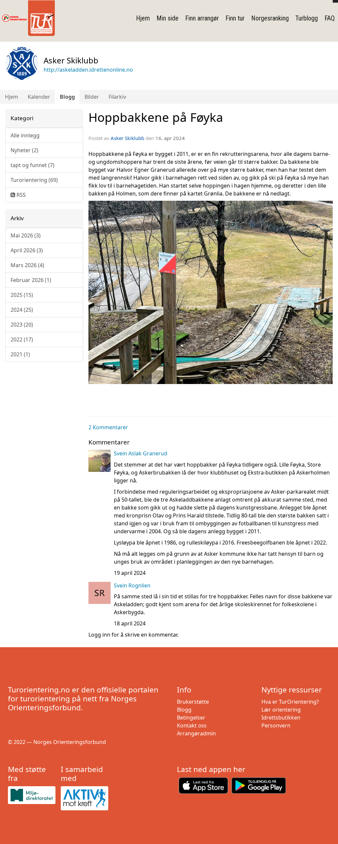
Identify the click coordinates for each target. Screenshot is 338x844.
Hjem (143, 18)
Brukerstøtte (193, 701)
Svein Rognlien (132, 585)
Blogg (67, 96)
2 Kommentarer (108, 427)
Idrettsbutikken (280, 717)
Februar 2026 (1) (31, 280)
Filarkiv (117, 96)
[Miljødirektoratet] (31, 795)
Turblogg (306, 18)
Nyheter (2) (24, 150)
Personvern (275, 725)
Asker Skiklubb (127, 138)
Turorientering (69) (34, 180)
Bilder (91, 96)
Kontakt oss (192, 725)
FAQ (329, 18)
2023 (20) (22, 324)
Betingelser (191, 717)
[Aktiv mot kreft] (84, 798)
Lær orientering (281, 709)
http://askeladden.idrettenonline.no (88, 69)
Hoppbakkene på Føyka (155, 117)
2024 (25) (22, 309)
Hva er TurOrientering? (290, 701)
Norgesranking (270, 18)
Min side (167, 18)
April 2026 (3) (27, 250)
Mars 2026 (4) (27, 265)
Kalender (39, 96)
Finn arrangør (202, 18)
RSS (20, 194)
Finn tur (235, 18)
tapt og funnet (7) (32, 165)
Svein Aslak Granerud (140, 453)
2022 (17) (22, 339)
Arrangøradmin (196, 733)
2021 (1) (20, 354)
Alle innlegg (25, 135)
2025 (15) (22, 295)
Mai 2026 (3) (26, 235)
